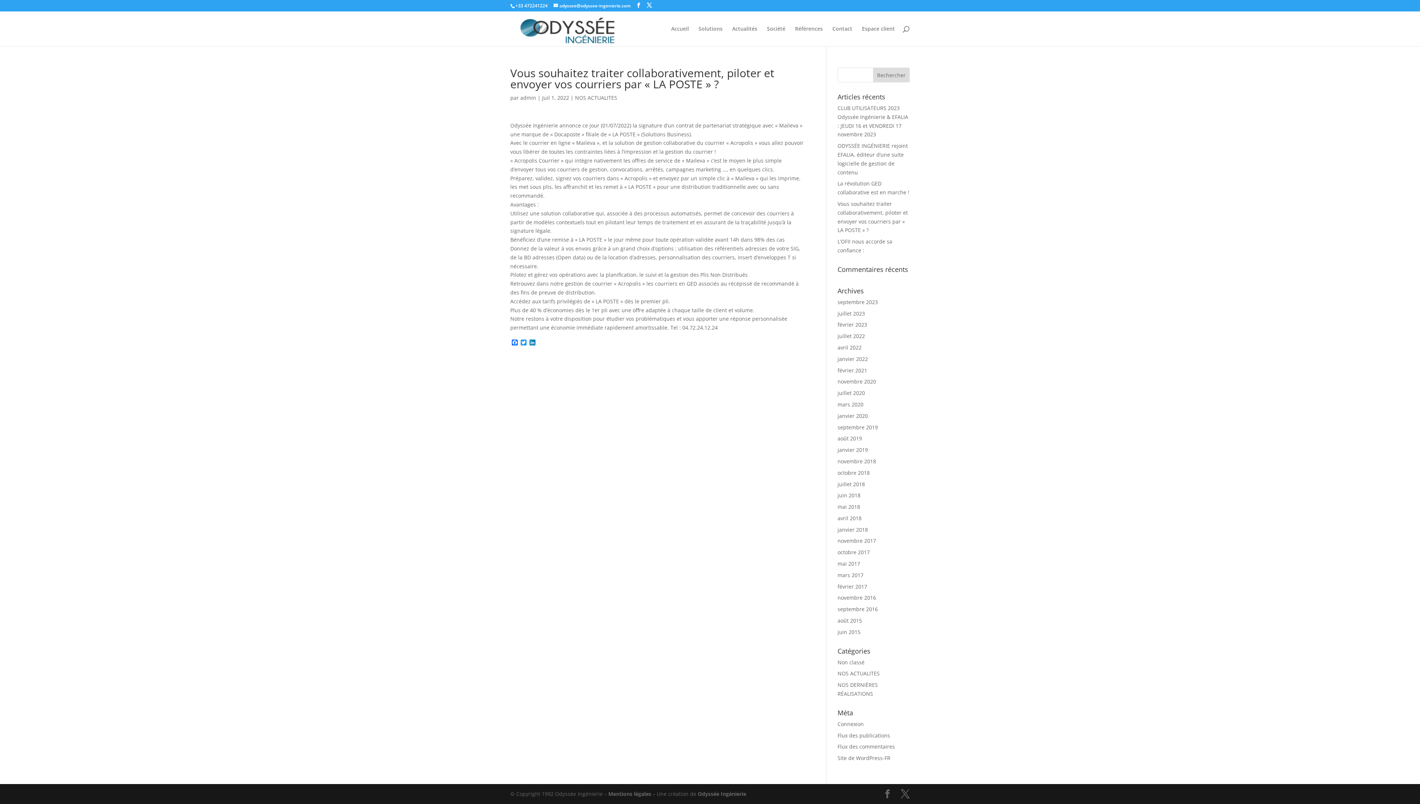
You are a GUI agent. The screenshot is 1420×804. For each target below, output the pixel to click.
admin (528, 97)
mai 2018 (849, 506)
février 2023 (852, 324)
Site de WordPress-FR (864, 758)
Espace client (878, 29)
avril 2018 (850, 518)
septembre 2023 (858, 302)
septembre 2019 (858, 427)
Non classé (851, 662)
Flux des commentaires (866, 746)
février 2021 (852, 370)
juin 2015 (849, 632)
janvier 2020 (853, 415)
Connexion (851, 724)
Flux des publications (864, 735)
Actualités (744, 29)
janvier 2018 (853, 529)
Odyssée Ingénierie (722, 793)
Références (809, 29)
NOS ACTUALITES (596, 97)
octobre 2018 (854, 472)
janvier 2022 (853, 358)
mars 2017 (850, 575)
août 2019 (850, 438)
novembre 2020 (857, 381)
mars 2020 (850, 404)
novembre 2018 (857, 461)
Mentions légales (629, 793)
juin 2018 (849, 495)
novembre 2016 (857, 597)
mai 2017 (849, 563)
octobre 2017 (854, 552)
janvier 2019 (853, 449)
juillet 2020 (851, 392)
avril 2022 (850, 347)
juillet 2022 (851, 336)
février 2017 (852, 586)
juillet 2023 (851, 313)
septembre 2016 (858, 609)
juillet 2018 (851, 484)
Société (776, 29)
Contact (842, 29)
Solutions (711, 29)
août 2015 (850, 620)
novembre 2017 (857, 540)
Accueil (680, 29)
